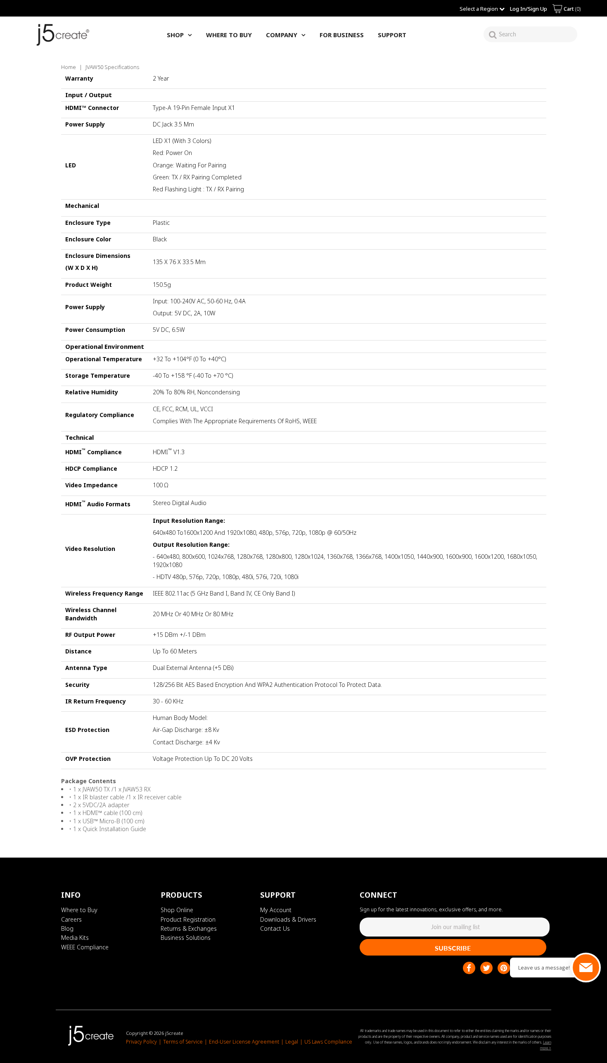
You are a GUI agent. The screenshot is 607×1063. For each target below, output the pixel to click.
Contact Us (275, 928)
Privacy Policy (141, 1041)
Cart (571, 8)
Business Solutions (186, 937)
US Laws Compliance (328, 1041)
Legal (291, 1041)
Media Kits (75, 937)
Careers (71, 919)
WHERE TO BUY (229, 35)
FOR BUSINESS (342, 35)
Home (68, 67)
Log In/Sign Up (528, 8)
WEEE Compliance (85, 947)
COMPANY (281, 35)
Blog (67, 928)
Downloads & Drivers (288, 919)
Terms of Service (183, 1041)
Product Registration (188, 919)
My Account (276, 910)
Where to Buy (79, 910)
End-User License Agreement (244, 1041)
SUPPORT (392, 35)
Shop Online (177, 910)
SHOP (175, 35)
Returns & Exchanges (189, 928)
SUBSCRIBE (453, 948)
